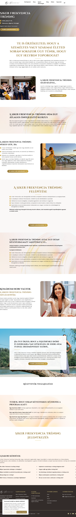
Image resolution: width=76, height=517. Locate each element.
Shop (34, 2)
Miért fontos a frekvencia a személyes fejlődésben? (13, 477)
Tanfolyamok (27, 2)
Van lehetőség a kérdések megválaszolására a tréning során (54, 472)
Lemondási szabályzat (52, 500)
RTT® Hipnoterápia (35, 495)
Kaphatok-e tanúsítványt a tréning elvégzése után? (51, 466)
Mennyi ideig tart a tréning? (7, 475)
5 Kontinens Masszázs (20, 498)
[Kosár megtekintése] (64, 2)
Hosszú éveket (3, 298)
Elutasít (13, 512)
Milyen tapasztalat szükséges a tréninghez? (11, 469)
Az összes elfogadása (21, 512)
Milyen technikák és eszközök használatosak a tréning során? (15, 472)
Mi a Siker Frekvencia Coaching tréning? (10, 466)
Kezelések (33, 498)
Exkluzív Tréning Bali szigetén (22, 496)
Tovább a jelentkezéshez (9, 29)
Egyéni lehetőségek (41, 2)
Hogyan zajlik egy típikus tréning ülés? (48, 469)
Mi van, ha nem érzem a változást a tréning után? (51, 477)
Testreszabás (7, 512)
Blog (47, 2)
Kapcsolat (59, 2)
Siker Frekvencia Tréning (21, 494)
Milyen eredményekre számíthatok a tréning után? (51, 475)
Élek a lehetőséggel (57, 95)
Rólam (52, 2)
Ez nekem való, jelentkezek (17, 171)
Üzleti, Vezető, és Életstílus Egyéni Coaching (37, 501)
